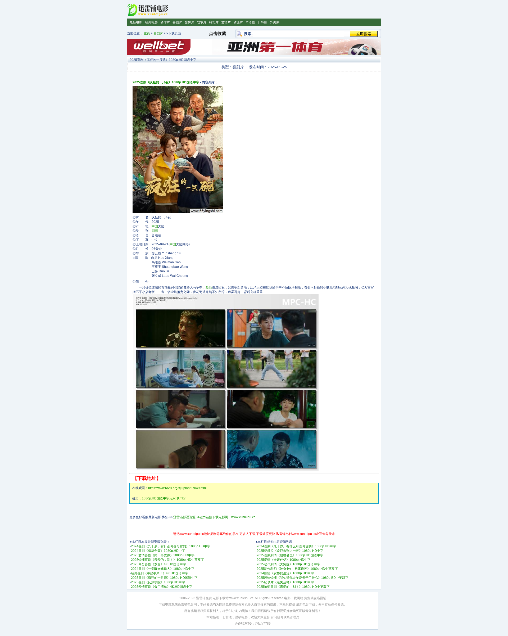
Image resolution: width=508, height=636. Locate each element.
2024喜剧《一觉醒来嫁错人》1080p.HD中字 (162, 569)
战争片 (201, 22)
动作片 (165, 22)
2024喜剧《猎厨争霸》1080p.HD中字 (158, 551)
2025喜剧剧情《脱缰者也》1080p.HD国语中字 (290, 555)
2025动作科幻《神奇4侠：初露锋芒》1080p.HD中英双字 (297, 569)
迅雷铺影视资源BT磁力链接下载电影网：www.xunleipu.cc (214, 517)
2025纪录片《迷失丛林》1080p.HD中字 (285, 582)
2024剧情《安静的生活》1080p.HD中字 (285, 573)
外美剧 (274, 22)
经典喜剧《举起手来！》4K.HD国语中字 (159, 573)
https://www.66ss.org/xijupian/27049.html (177, 488)
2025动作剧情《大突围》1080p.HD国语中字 (288, 564)
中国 (155, 226)
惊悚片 (189, 22)
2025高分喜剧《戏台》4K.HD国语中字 (158, 564)
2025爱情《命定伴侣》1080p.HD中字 (284, 560)
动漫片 (238, 22)
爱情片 (226, 22)
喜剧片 (177, 22)
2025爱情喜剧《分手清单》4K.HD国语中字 (161, 587)
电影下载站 (221, 598)
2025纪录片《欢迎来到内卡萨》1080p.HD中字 (290, 551)
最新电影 (136, 22)
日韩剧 (262, 22)
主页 (147, 33)
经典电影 (151, 22)
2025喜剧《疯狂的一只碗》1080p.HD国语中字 (166, 82)
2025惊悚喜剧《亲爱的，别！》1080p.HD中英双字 (167, 560)
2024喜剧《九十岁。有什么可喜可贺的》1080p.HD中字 (170, 546)
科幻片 (214, 22)
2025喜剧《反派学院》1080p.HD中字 (158, 582)
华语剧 (250, 22)
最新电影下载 (305, 604)
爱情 (209, 287)
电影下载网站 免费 (297, 598)
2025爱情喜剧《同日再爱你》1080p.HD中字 (162, 555)
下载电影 (165, 604)
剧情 (155, 231)
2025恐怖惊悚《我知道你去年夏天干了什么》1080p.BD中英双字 (302, 578)
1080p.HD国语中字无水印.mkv (163, 498)
